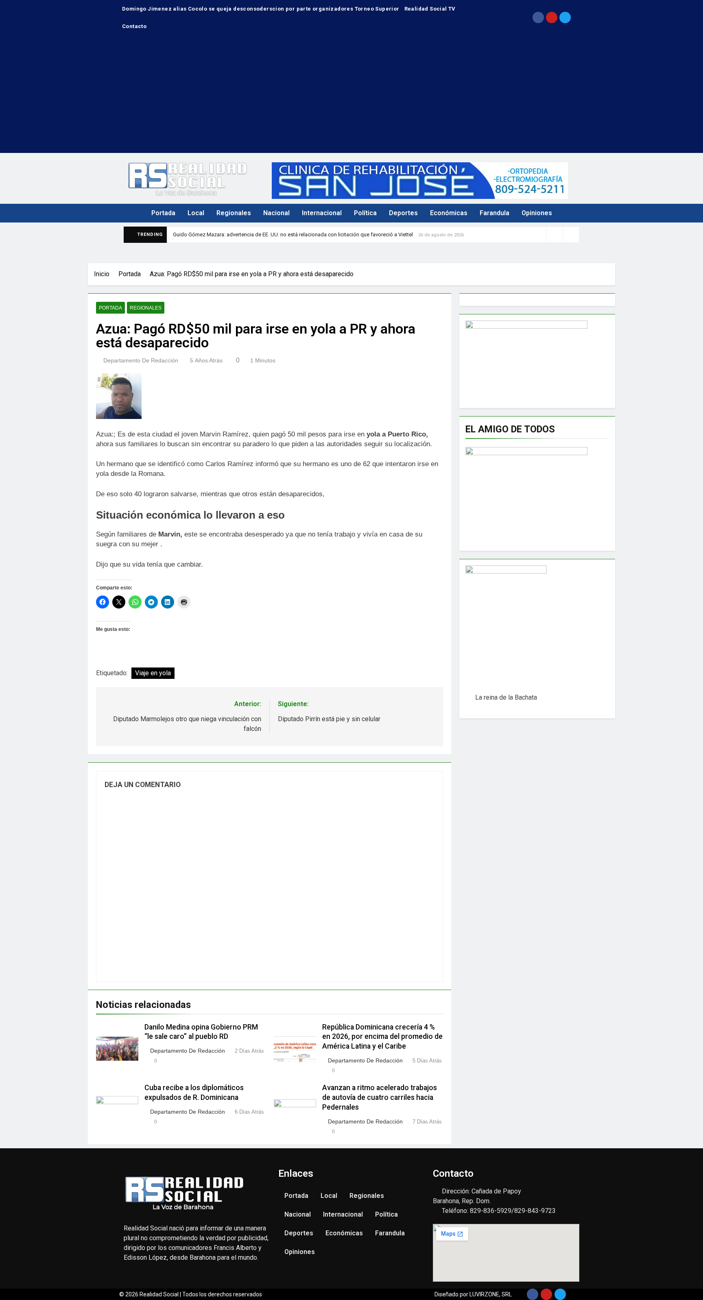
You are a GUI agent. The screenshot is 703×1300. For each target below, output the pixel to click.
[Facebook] (538, 17)
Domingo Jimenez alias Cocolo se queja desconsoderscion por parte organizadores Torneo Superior (261, 9)
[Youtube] (551, 17)
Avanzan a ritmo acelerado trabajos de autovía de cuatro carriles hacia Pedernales (379, 1097)
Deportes (403, 213)
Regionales (233, 213)
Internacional (322, 213)
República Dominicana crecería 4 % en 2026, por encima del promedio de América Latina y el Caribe (382, 1037)
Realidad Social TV (430, 9)
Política (365, 213)
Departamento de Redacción (140, 360)
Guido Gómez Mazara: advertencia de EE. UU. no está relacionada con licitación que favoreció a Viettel (293, 234)
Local (196, 213)
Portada (163, 213)
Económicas (448, 213)
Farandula (494, 213)
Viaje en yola (153, 673)
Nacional (276, 213)
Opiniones (537, 213)
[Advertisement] (351, 96)
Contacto (134, 26)
